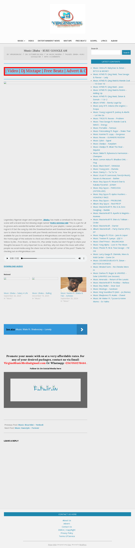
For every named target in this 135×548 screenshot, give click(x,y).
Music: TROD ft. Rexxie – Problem (108, 118)
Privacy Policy (67, 533)
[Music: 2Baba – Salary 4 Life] (17, 284)
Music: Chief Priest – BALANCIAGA (108, 241)
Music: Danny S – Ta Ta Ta (105, 172)
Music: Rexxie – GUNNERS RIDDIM (109, 137)
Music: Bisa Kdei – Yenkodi (30, 424)
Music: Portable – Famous (104, 128)
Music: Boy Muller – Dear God (106, 285)
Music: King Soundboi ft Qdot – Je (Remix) (112, 292)
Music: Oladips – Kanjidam (104, 143)
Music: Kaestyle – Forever (27, 428)
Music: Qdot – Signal (102, 140)
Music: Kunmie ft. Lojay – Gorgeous (109, 134)
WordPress (82, 545)
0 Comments (54, 57)
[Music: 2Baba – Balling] (45, 284)
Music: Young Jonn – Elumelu (105, 169)
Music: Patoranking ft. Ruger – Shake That (112, 131)
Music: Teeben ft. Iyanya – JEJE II (107, 238)
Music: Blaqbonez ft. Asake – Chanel (109, 295)
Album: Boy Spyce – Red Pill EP (107, 203)
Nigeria (58, 54)
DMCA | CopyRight (66, 530)
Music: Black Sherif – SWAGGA (106, 165)
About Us (67, 520)
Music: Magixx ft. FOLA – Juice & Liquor (110, 235)
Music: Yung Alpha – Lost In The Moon (110, 244)
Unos (69, 545)
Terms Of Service (67, 536)
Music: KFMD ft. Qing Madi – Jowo (108, 87)
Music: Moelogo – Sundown (105, 289)
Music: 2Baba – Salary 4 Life (16, 293)
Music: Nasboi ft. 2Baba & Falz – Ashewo (72, 294)
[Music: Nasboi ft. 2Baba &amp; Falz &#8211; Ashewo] (73, 284)
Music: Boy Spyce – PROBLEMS (107, 200)
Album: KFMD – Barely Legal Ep (107, 102)
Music (51, 54)
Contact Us (67, 526)
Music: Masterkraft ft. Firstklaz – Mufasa (111, 282)
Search (94, 48)
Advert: (67, 523)
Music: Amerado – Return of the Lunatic (111, 279)
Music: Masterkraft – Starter (106, 225)
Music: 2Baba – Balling (41, 293)
